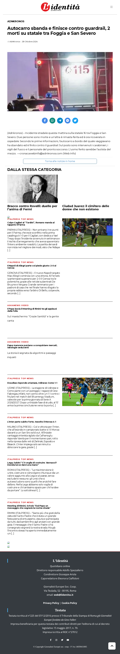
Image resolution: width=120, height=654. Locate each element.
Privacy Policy (51, 603)
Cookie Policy (69, 603)
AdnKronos (15, 21)
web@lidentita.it (63, 594)
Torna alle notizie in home (60, 161)
